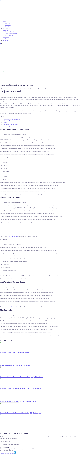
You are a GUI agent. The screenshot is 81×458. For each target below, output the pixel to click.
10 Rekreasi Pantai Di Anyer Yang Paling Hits (15, 365)
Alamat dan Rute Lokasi (9, 120)
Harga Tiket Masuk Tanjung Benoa (11, 119)
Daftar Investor (6, 28)
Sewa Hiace (8, 25)
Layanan (4, 21)
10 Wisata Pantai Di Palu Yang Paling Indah (14, 352)
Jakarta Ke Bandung (9, 35)
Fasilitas (5, 122)
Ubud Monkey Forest (14, 236)
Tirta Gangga (11, 278)
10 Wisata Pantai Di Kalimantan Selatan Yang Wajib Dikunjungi (21, 388)
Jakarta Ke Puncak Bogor (11, 33)
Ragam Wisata (6, 37)
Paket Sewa (5, 30)
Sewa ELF (7, 23)
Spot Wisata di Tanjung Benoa (10, 124)
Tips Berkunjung (7, 126)
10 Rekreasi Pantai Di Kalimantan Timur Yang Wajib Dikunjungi (21, 377)
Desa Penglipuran (15, 306)
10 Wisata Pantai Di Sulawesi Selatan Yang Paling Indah (18, 401)
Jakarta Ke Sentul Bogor (10, 32)
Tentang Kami (6, 40)
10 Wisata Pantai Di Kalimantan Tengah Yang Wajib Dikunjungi (21, 413)
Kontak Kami (6, 38)
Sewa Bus (7, 26)
